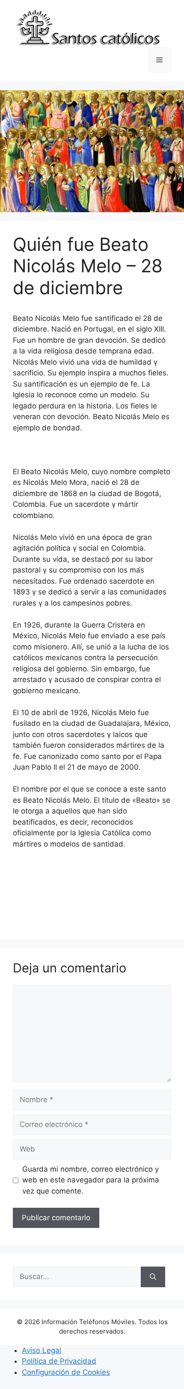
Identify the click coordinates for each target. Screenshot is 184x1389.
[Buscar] (153, 1277)
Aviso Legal (41, 1350)
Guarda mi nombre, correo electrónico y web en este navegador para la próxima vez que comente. (90, 1180)
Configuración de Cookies (66, 1372)
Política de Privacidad (59, 1361)
